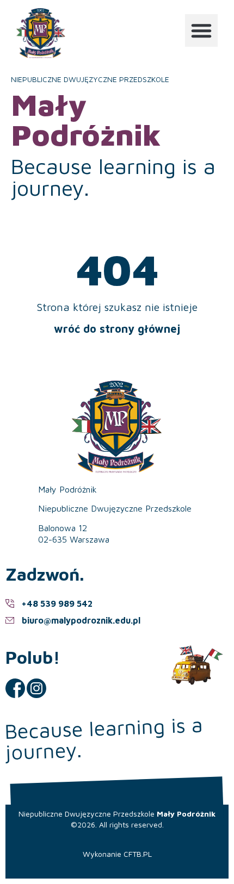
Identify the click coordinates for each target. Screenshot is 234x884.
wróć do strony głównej (117, 328)
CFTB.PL (138, 853)
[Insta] (36, 688)
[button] (201, 30)
